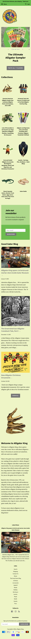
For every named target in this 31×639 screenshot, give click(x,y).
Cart (28, 4)
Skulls (15, 596)
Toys (15, 600)
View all (15, 392)
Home (15, 573)
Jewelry (15, 591)
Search (15, 566)
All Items (15, 577)
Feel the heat (15, 65)
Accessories (16, 580)
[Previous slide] (8, 49)
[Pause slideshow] (29, 49)
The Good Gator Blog (15, 575)
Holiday (16, 586)
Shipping (15, 568)
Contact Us (15, 570)
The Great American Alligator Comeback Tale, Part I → (12, 326)
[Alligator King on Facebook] (12, 608)
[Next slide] (23, 49)
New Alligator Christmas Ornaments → (11, 373)
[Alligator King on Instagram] (15, 608)
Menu (5, 4)
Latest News (15, 522)
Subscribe (11, 231)
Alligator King (19, 626)
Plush (15, 593)
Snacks (15, 598)
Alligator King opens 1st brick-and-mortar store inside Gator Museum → (15, 270)
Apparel (15, 582)
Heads (15, 584)
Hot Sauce (15, 589)
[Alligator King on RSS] (19, 608)
